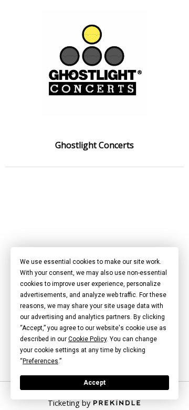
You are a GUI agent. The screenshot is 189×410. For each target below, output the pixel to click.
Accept (94, 382)
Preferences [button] (40, 361)
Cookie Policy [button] (87, 339)
